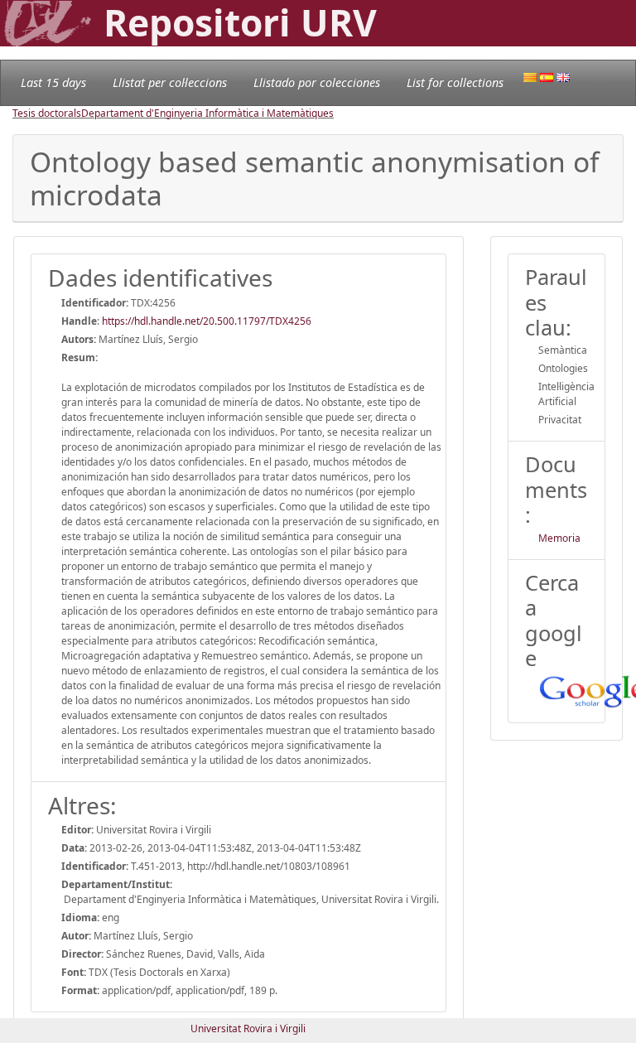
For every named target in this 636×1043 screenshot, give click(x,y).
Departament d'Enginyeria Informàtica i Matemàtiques (207, 113)
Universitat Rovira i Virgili (248, 1028)
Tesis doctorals (46, 113)
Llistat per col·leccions (170, 82)
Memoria (559, 538)
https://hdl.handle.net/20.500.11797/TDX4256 (206, 321)
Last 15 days (53, 82)
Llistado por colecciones (316, 82)
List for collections (455, 82)
